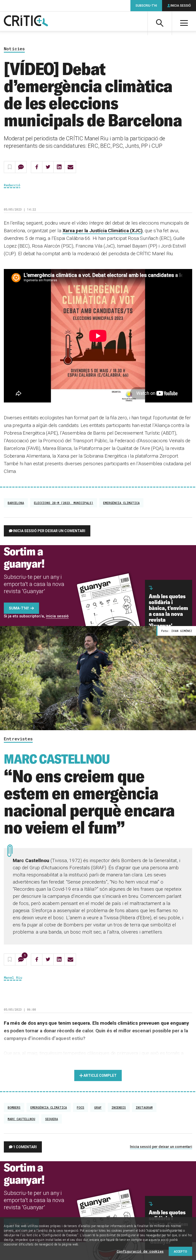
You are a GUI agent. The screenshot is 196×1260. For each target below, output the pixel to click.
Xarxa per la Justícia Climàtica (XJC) (103, 231)
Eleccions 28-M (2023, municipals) (63, 503)
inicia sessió (57, 616)
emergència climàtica (121, 503)
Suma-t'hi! (19, 608)
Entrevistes (18, 739)
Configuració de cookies (140, 1251)
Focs (80, 1107)
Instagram (144, 1107)
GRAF (98, 1107)
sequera (51, 1119)
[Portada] (26, 21)
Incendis (119, 1107)
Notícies (14, 49)
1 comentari (25, 1147)
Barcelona (16, 503)
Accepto (180, 1251)
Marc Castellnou (21, 1119)
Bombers (14, 1107)
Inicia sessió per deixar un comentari (49, 531)
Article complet (100, 1075)
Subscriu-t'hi (146, 5)
